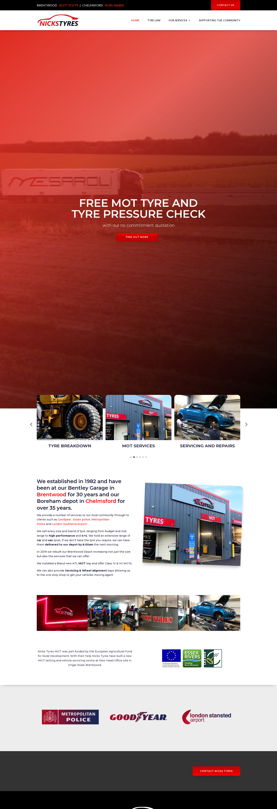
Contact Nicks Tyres (216, 771)
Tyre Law (154, 20)
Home (135, 20)
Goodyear (64, 519)
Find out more (137, 237)
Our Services (177, 20)
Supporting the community (219, 20)
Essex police (81, 519)
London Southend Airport (69, 524)
